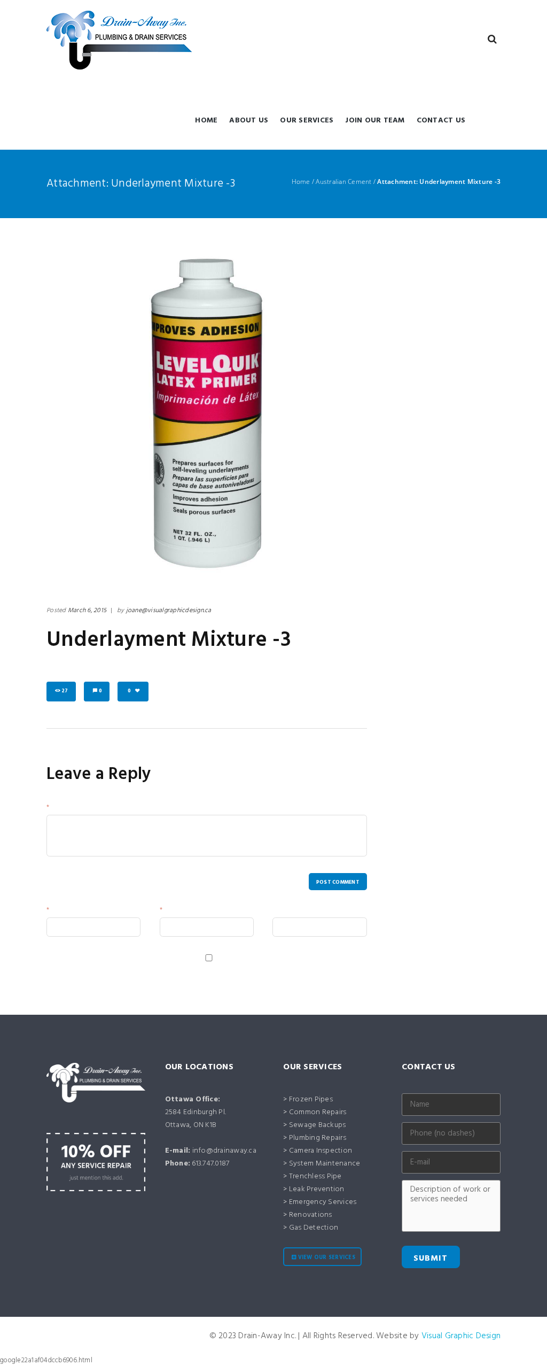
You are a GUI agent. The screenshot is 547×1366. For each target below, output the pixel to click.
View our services (326, 1257)
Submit (430, 1258)
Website (285, 911)
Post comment (338, 882)
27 (64, 691)
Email (172, 911)
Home (206, 120)
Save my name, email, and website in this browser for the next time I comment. (166, 969)
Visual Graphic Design (461, 1336)
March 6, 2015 (87, 610)
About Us (248, 120)
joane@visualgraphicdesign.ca (169, 610)
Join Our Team (374, 120)
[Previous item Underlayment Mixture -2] (126, 414)
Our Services (306, 120)
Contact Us (441, 120)
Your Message (72, 808)
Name (60, 911)
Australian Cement (343, 182)
